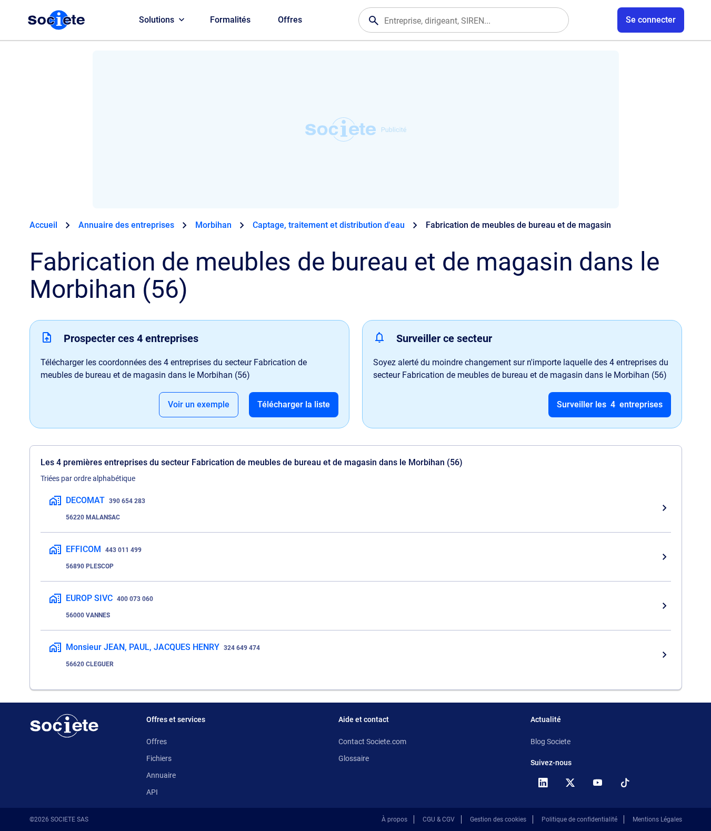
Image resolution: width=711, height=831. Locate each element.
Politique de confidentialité (579, 819)
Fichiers (159, 758)
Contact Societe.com (372, 741)
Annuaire (161, 775)
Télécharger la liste (293, 404)
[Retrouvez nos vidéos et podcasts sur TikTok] (625, 782)
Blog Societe (550, 741)
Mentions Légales (657, 819)
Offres (290, 20)
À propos (394, 819)
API (152, 792)
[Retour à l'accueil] (64, 725)
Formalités (230, 20)
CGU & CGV (439, 819)
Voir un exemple (198, 404)
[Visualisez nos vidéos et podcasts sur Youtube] (597, 782)
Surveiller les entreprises (610, 404)
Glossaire (353, 758)
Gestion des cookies (498, 819)
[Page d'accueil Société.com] (56, 20)
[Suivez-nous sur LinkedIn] (543, 782)
